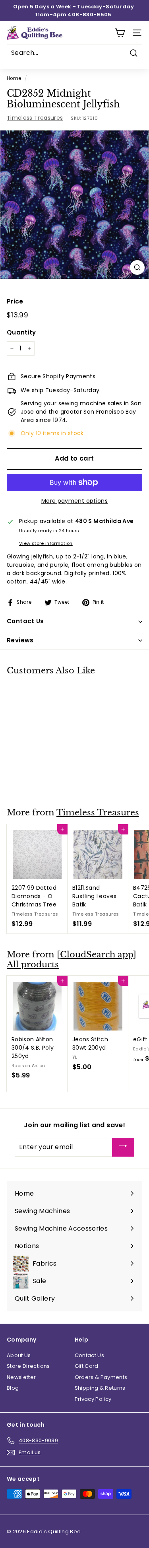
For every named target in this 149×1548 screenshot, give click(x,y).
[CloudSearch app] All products (71, 959)
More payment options (74, 501)
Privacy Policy (93, 1399)
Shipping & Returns (100, 1388)
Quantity (21, 332)
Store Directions (28, 1366)
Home (14, 78)
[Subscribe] (123, 1147)
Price (15, 301)
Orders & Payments (101, 1377)
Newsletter (21, 1377)
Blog (13, 1388)
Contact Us (89, 1355)
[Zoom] (137, 267)
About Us (19, 1355)
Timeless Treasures (35, 118)
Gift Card (87, 1366)
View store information (46, 543)
